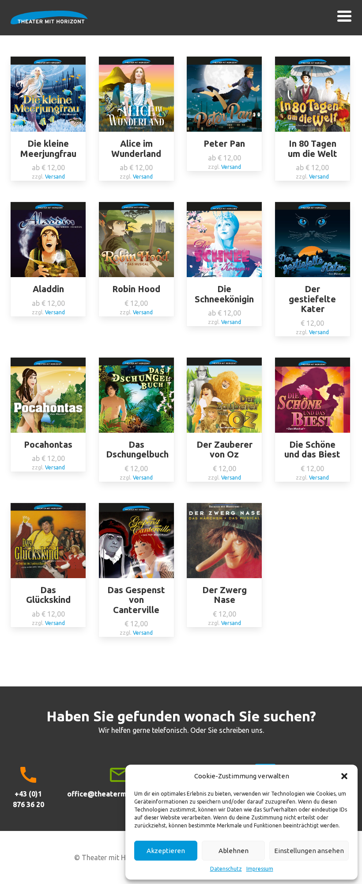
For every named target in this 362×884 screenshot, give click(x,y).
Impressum (259, 869)
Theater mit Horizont (49, 23)
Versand (55, 176)
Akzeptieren (166, 850)
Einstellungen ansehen (309, 850)
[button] (344, 776)
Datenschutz (226, 869)
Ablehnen (234, 850)
